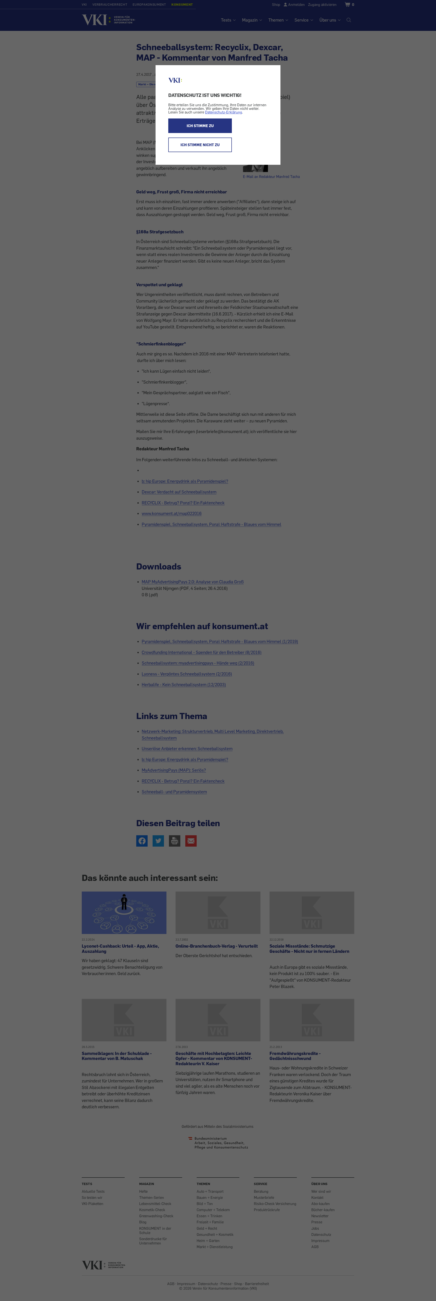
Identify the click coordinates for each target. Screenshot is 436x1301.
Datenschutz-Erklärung (223, 112)
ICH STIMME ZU (200, 125)
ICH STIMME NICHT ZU (200, 145)
